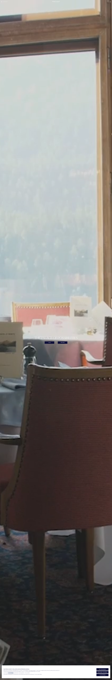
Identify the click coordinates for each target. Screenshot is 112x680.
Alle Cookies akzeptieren (102, 669)
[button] (110, 2)
